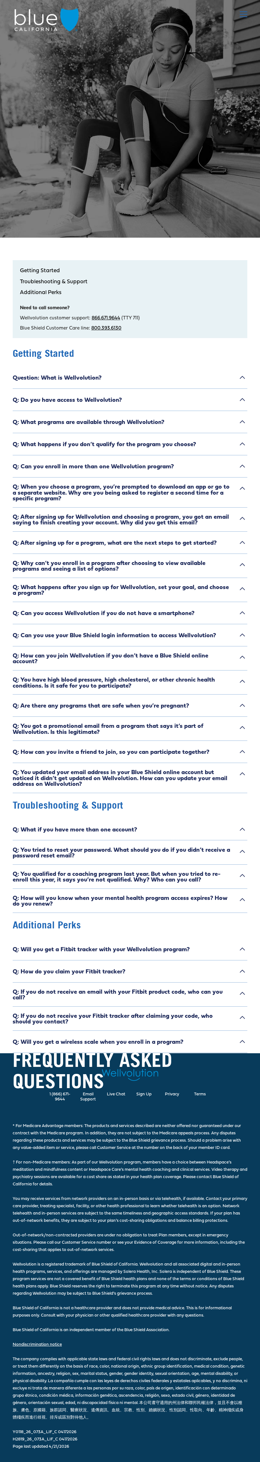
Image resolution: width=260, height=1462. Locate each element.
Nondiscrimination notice (37, 1344)
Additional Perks (41, 292)
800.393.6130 (106, 327)
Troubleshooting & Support (54, 282)
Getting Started (40, 270)
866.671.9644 (106, 317)
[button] (242, 14)
